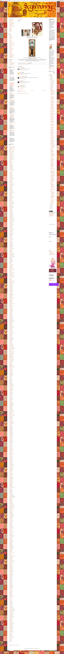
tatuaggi (10, 583)
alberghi (11, 157)
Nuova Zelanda (11, 449)
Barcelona (11, 50)
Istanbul (10, 369)
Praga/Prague (11, 54)
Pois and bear (52, 118)
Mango (10, 407)
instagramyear (11, 359)
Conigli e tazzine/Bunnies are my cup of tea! (52, 125)
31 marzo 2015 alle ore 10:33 (23, 74)
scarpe (10, 534)
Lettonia (10, 390)
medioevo (11, 417)
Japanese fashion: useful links (12, 24)
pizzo (10, 485)
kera (10, 377)
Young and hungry (52, 170)
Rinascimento (11, 514)
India (10, 354)
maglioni (11, 404)
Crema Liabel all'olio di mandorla (52, 139)
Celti (10, 230)
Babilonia (11, 181)
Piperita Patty (21, 85)
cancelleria (11, 215)
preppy (10, 493)
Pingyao (11, 481)
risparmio (11, 516)
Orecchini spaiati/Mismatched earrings (52, 164)
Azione (10, 180)
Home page (32, 90)
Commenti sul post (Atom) (23, 91)
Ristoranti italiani (12, 62)
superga (11, 575)
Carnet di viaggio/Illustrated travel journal (12, 57)
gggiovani (11, 318)
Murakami (11, 433)
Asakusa (11, 173)
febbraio (51, 202)
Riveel (10, 518)
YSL (10, 639)
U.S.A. (10, 606)
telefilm (10, 586)
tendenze (11, 587)
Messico (11, 420)
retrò (10, 508)
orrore (10, 455)
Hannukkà (11, 338)
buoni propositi (11, 203)
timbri (10, 592)
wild (10, 635)
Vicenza (10, 626)
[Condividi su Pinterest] (31, 63)
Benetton (11, 189)
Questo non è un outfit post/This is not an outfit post (12, 131)
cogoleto (11, 241)
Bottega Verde (11, 197)
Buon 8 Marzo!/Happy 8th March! (52, 184)
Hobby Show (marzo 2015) (52, 131)
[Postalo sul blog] (28, 63)
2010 (50, 208)
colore (10, 243)
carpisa (10, 223)
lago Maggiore (11, 385)
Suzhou (10, 576)
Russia (10, 524)
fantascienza (11, 294)
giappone (11, 320)
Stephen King (11, 567)
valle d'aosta (11, 614)
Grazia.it (11, 331)
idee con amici (11, 347)
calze (10, 210)
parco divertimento (12, 465)
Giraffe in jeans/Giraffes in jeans (52, 133)
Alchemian (11, 159)
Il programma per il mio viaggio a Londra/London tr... (52, 156)
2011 (50, 207)
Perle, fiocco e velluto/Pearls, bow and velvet (52, 144)
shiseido (11, 545)
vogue (10, 633)
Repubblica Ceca (12, 507)
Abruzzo (11, 152)
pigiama (10, 479)
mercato (10, 418)
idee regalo (11, 349)
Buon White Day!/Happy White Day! (52, 151)
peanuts (10, 469)
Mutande (11, 436)
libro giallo (11, 393)
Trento (10, 598)
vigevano (11, 629)
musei (10, 434)
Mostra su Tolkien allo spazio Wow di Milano (52, 141)
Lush (10, 401)
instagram (11, 358)
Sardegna (11, 530)
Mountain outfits (52, 182)
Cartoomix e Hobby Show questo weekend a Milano (52, 159)
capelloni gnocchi (12, 218)
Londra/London (11, 53)
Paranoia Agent (52, 103)
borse (10, 196)
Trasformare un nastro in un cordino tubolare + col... (52, 187)
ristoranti (11, 517)
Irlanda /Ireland (11, 48)
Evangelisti (11, 290)
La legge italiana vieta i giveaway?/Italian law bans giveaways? (12, 101)
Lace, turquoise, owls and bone (52, 195)
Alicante (10, 161)
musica (10, 435)
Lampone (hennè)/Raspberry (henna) (12, 93)
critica (10, 258)
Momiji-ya (11, 428)
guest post (11, 334)
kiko (10, 379)
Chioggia (11, 35)
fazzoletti (11, 299)
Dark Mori (11, 30)
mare (10, 409)
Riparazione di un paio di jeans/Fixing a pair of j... (52, 177)
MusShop (33, 58)
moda (10, 427)
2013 (50, 205)
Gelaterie (11, 60)
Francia (10, 310)
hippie (10, 343)
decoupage (11, 267)
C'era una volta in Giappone (12, 206)
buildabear (11, 201)
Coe (10, 240)
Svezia (10, 577)
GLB (10, 325)
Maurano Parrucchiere (12, 415)
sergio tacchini (11, 541)
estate (10, 286)
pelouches (11, 474)
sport (10, 561)
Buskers (10, 205)
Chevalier (11, 234)
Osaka (10, 456)
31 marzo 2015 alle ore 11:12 (23, 78)
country (10, 257)
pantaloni (11, 463)
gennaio (51, 203)
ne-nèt (10, 443)
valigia (10, 613)
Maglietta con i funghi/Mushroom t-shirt (52, 108)
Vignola (10, 630)
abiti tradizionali (11, 151)
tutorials (10, 604)
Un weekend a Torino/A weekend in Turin (52, 117)
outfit (10, 457)
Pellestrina (11, 473)
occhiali (10, 450)
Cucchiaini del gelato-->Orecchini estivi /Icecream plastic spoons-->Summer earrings (12, 116)
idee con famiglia (12, 348)
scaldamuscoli (11, 532)
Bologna (11, 195)
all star (10, 163)
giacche (10, 319)
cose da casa (11, 254)
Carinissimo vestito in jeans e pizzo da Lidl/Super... (52, 146)
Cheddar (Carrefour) (52, 135)
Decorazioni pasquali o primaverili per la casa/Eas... (52, 101)
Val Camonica (11, 37)
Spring (10, 563)
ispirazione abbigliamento (11, 366)
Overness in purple (52, 137)
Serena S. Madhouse (22, 76)
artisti (10, 172)
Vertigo (10, 622)
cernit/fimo (11, 231)
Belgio (10, 187)
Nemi (10, 444)
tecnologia (11, 585)
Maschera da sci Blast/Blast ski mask (52, 166)
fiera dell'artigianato (12, 303)
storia (10, 569)
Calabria (11, 209)
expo (10, 292)
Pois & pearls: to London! (52, 99)
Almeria (10, 164)
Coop (10, 250)
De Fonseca (11, 264)
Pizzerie (10, 61)
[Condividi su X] (29, 63)
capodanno (11, 219)
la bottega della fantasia (11, 384)
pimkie (10, 480)
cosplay (10, 255)
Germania (11, 317)
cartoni (10, 226)
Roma (10, 523)
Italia (10, 370)
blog (10, 193)
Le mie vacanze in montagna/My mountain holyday (52, 180)
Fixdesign (11, 309)
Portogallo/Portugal (12, 55)
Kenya (10, 376)
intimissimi (11, 360)
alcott (10, 160)
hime (10, 341)
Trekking (11, 42)
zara (10, 640)
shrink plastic (11, 547)
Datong (10, 262)
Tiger (10, 591)
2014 (50, 204)
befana (10, 186)
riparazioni (11, 515)
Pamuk (10, 462)
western (10, 634)
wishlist (10, 636)
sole (10, 555)
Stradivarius (11, 570)
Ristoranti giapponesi (12, 63)
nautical (10, 442)
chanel (10, 232)
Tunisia (10, 602)
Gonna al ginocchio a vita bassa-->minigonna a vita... (52, 94)
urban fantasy (11, 610)
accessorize (11, 154)
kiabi (10, 378)
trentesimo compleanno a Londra (12, 596)
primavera (11, 495)
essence (11, 285)
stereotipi (11, 568)
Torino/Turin (11, 38)
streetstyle (11, 571)
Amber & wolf (51, 157)
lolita (10, 397)
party (10, 466)
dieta (10, 271)
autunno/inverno (11, 178)
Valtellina (11, 36)
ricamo (10, 509)
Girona (10, 52)
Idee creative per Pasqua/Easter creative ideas (52, 97)
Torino (10, 594)
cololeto (10, 242)
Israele (10, 368)
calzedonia (11, 211)
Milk (10, 425)
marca (10, 408)
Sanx (10, 529)
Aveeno (10, 179)
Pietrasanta (11, 478)
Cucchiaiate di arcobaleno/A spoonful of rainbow (52, 105)
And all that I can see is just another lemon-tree (52, 122)
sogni (10, 554)
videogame (11, 627)
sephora (11, 540)
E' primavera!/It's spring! (52, 129)
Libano (10, 391)
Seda (10, 538)
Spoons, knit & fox (52, 188)
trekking (10, 595)
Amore (10, 167)
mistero (10, 426)
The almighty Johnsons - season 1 (52, 128)
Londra (10, 399)
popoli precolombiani (12, 487)
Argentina (11, 171)
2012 (50, 206)
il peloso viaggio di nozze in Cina (12, 353)
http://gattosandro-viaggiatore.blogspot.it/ (52, 253)
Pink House (11, 482)
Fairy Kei (11, 31)
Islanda (10, 364)
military (10, 424)
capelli (10, 217)
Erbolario (11, 284)
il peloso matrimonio (12, 351)
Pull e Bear (11, 499)
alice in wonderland (12, 162)
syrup (10, 579)
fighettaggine (11, 305)
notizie (10, 448)
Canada (10, 214)
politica (10, 486)
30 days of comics (12, 146)
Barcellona (11, 185)
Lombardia (11, 398)
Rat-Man (11, 504)
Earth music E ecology (12, 276)
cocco (10, 239)
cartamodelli (11, 224)
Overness (11, 458)
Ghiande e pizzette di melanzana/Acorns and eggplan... (52, 175)
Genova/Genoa (11, 46)
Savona (10, 47)
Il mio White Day (52, 147)
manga (10, 406)
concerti (10, 246)
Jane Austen (11, 371)
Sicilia (10, 548)
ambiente (11, 166)
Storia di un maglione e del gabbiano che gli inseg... (52, 91)
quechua (11, 501)
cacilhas (11, 208)
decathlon (11, 265)
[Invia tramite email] (27, 63)
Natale (10, 440)
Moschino (11, 432)
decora (10, 266)
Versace (10, 621)
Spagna (10, 559)
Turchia (10, 603)
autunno (11, 177)
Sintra (10, 550)
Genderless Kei (11, 25)
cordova (10, 251)
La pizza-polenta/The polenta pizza (52, 153)
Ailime (34, 648)
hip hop (10, 342)
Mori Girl (11, 29)
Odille (10, 451)
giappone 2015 (11, 321)
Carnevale (11, 222)
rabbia (10, 502)
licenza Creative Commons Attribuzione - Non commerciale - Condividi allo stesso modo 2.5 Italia (52, 214)
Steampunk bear (52, 193)
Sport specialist (11, 562)
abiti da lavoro (11, 150)
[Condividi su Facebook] (30, 63)
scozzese (11, 537)
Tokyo (10, 593)
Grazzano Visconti (12, 332)
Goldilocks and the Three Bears (12, 327)
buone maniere (11, 202)
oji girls (10, 452)
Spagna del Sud (11, 560)
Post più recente (20, 90)
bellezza (11, 188)
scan (10, 533)
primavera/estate (12, 496)
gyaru (10, 335)
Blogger (39, 648)
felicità (10, 300)
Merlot (10, 419)
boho (10, 194)
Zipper (10, 641)
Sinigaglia (11, 549)
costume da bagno (12, 256)
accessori (11, 153)
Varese (10, 618)
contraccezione (11, 248)
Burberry (11, 204)
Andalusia (11, 51)
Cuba (10, 259)
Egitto (10, 278)
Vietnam (11, 628)
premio (10, 492)
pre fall (10, 491)
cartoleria (11, 225)
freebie (10, 311)
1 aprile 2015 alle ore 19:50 (23, 87)
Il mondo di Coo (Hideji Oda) (52, 119)
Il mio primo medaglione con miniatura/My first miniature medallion (12, 108)
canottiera (11, 216)
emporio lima (11, 282)
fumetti (10, 313)
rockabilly (11, 521)
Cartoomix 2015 (52, 136)
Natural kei (11, 441)
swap (10, 578)
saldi (10, 525)
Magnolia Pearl (11, 405)
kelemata (11, 375)
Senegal (11, 539)
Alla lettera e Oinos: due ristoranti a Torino (52, 115)
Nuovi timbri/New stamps (52, 162)
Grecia (10, 333)
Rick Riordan (11, 513)
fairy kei (10, 293)
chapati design (11, 233)
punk (10, 500)
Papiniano (11, 464)
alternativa (11, 165)
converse (11, 249)
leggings (11, 388)
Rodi (10, 522)
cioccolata (11, 238)
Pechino (11, 470)
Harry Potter (11, 339)
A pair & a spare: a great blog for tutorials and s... (52, 172)
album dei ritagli (11, 158)
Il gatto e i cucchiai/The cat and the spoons (52, 192)
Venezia (10, 34)
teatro (10, 584)
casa (10, 227)
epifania (10, 283)
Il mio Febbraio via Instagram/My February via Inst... (52, 197)
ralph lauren (11, 503)
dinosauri (11, 272)
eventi (10, 291)
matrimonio (11, 414)
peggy (10, 471)
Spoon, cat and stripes (52, 149)
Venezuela (11, 620)
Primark (10, 494)
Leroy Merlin (11, 389)
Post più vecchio (44, 90)
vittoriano (11, 631)
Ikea (10, 350)
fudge (10, 312)
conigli (10, 247)
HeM (10, 340)
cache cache (11, 207)
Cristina (21, 72)
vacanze (11, 611)
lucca (10, 400)
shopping (11, 546)
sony (10, 558)
